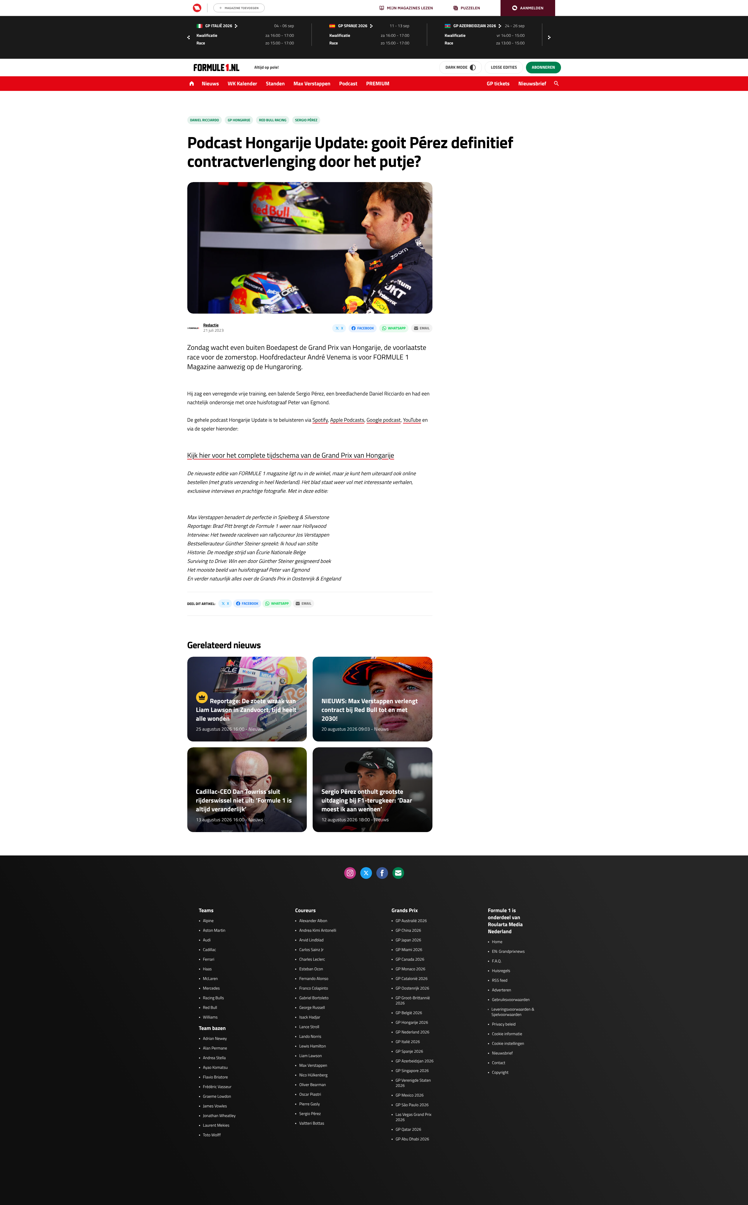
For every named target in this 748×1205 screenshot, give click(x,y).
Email (425, 328)
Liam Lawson (310, 1056)
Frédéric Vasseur (217, 1087)
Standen (275, 83)
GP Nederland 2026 (412, 1032)
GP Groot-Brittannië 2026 (413, 1000)
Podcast (348, 83)
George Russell (312, 1007)
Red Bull (210, 1007)
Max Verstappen (312, 83)
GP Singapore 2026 (412, 1070)
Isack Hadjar (309, 1017)
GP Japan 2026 (408, 940)
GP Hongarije (239, 120)
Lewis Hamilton (312, 1046)
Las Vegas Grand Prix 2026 (414, 1117)
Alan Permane (215, 1048)
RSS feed (500, 980)
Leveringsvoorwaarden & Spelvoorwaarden (512, 1012)
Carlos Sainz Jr (311, 949)
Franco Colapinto (313, 988)
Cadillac (209, 949)
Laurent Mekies (216, 1125)
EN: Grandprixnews (508, 951)
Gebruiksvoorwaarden (511, 999)
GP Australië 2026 (411, 921)
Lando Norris (310, 1036)
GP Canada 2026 (410, 959)
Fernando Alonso (313, 978)
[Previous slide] (188, 37)
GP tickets (498, 83)
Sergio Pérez (306, 120)
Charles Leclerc (312, 959)
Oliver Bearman (312, 1085)
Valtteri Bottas (311, 1123)
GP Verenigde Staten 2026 (413, 1083)
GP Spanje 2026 (409, 1051)
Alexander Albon (313, 921)
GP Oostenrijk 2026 (412, 988)
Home (497, 942)
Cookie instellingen (508, 1043)
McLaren (210, 978)
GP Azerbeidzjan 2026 (415, 1061)
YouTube (412, 420)
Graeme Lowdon (217, 1096)
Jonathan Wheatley (219, 1115)
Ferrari (208, 959)
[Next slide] (551, 37)
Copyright (500, 1072)
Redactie (211, 325)
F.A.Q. (497, 961)
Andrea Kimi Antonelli (317, 930)
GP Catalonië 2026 (411, 978)
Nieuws (210, 83)
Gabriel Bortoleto (313, 998)
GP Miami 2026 (409, 949)
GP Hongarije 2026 (412, 1022)
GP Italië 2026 (408, 1042)
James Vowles (215, 1106)
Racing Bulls (213, 998)
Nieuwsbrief (532, 83)
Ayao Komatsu (215, 1067)
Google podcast (384, 420)
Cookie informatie (507, 1034)
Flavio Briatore (215, 1077)
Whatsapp (397, 328)
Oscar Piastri (310, 1094)
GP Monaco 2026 (410, 969)
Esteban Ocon (311, 969)
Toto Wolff (212, 1135)
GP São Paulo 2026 (412, 1105)
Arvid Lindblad (311, 940)
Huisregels (501, 971)
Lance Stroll (309, 1027)
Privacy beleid (504, 1024)
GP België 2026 (409, 1013)
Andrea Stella (214, 1058)
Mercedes (211, 988)
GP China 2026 (408, 930)
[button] (528, 8)
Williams (210, 1017)
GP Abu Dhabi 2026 (412, 1139)
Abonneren (543, 67)
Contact (498, 1063)
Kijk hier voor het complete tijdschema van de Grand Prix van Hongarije (290, 455)
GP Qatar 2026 (408, 1129)
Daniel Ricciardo (204, 120)
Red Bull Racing (272, 120)
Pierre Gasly (309, 1104)
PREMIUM (377, 83)
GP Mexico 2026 (410, 1095)
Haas (207, 969)
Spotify (320, 420)
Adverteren (501, 990)
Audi (207, 940)
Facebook (365, 328)
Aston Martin (214, 930)
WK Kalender (242, 83)
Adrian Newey (215, 1038)
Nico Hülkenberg (313, 1075)
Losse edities (504, 67)
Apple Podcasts (347, 420)
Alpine (208, 921)
